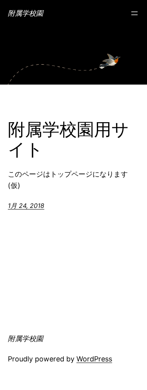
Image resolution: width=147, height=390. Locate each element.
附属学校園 (25, 13)
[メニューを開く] (134, 13)
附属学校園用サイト (68, 139)
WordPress (94, 359)
